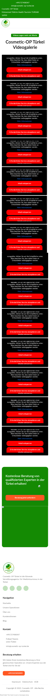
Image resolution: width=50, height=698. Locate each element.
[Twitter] (25, 588)
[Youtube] (19, 588)
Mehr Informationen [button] (24, 65)
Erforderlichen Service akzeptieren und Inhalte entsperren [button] (24, 105)
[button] (45, 23)
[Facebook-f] (5, 588)
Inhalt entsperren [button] (24, 70)
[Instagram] (12, 588)
